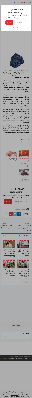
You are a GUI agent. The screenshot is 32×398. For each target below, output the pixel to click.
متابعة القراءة (16, 27)
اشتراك (9, 22)
